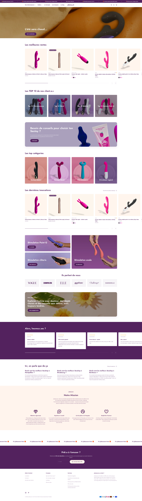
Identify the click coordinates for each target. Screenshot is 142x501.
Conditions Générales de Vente (73, 479)
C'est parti (34, 140)
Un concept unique (50, 478)
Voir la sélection (31, 34)
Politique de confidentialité (74, 481)
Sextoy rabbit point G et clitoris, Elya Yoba (128, 74)
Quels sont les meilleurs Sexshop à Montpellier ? (37, 372)
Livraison (27, 475)
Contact (27, 478)
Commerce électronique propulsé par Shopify (42, 496)
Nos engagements (33, 310)
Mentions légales (72, 475)
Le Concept (47, 4)
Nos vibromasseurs (29, 4)
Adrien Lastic (74, 72)
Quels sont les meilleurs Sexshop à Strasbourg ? (69, 372)
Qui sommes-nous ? (50, 475)
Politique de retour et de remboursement (73, 487)
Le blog (62, 4)
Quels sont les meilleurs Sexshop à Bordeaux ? (101, 372)
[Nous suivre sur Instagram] (25, 492)
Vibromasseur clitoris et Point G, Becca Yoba (36, 74)
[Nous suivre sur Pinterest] (28, 492)
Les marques (55, 4)
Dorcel (49, 72)
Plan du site (48, 482)
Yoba (26, 72)
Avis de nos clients (29, 480)
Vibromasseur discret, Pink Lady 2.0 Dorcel (58, 74)
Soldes (39, 4)
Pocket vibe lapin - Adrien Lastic (80, 74)
